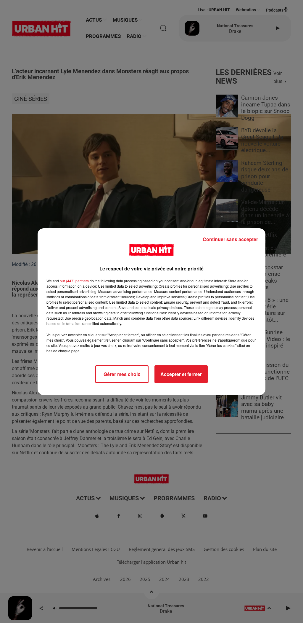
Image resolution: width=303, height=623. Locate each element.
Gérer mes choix (122, 374)
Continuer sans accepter (230, 239)
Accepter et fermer (181, 374)
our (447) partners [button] (74, 280)
